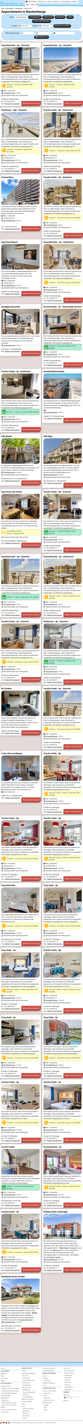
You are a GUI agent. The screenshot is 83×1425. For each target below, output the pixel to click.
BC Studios (6, 688)
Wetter (33, 4)
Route (44, 1376)
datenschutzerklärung (28, 1422)
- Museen (25, 1375)
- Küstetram (47, 1381)
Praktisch (75, 1)
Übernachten (42, 1)
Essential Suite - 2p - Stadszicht (58, 556)
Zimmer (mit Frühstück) (41, 21)
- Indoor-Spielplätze (28, 1392)
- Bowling (25, 1394)
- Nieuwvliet (47, 1393)
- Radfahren (26, 1411)
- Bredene (66, 1382)
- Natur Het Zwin (48, 1400)
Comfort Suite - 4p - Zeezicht (15, 621)
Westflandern (47, 1402)
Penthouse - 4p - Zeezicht (55, 621)
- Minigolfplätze (27, 1397)
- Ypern (45, 1410)
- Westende (67, 1389)
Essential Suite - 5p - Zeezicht (15, 556)
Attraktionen (26, 1383)
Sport (23, 1406)
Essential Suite (8, 885)
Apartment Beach (9, 242)
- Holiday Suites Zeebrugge (10, 1388)
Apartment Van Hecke (11, 492)
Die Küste (66, 1368)
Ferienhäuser (48, 17)
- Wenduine (67, 1377)
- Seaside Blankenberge (9, 1393)
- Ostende (66, 1385)
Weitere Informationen (12, 104)
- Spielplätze (26, 1390)
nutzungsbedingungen (16, 1422)
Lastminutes (5, 1412)
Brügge (51, 1257)
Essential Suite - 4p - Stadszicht (58, 242)
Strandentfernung (9, 93)
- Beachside (5, 1400)
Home (3, 1368)
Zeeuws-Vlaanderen (49, 1391)
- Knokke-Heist (68, 1373)
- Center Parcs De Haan (9, 1405)
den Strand (65, 405)
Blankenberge (33, 1)
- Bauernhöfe (26, 1387)
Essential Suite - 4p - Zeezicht (15, 45)
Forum (45, 1385)
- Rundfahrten (26, 1385)
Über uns (66, 1395)
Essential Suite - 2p (52, 1147)
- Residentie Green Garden (10, 1391)
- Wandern (25, 1413)
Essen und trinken (49, 1368)
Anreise (14, 26)
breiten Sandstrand (26, 1320)
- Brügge (45, 1405)
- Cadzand (46, 1398)
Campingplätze (35, 17)
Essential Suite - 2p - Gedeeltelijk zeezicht (62, 307)
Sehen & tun (56, 1)
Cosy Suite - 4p (50, 885)
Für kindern (4, 1378)
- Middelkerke (68, 1387)
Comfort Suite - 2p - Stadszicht (16, 371)
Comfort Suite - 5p (10, 1212)
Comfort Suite (8, 1147)
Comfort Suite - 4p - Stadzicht (57, 177)
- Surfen (24, 1418)
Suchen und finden (63, 26)
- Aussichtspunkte (28, 1380)
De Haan (31, 1306)
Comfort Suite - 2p (52, 1082)
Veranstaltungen (66, 1)
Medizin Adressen (49, 1383)
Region (28, 4)
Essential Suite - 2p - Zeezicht (57, 45)
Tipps (2, 1376)
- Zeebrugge (67, 1375)
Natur (23, 1404)
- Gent (45, 1407)
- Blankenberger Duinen (8, 1402)
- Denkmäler (26, 1378)
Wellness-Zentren (27, 1399)
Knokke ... (58, 1257)
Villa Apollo (6, 436)
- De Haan (66, 1380)
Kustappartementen (10, 307)
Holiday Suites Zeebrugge (55, 1212)
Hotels (70, 17)
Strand (49, 1)
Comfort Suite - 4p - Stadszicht (58, 110)
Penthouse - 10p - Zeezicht (14, 110)
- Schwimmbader (27, 1408)
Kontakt (66, 1400)
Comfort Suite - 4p (10, 1082)
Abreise (35, 26)
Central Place (7, 177)
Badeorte (4, 1373)
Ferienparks (60, 17)
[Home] (26, 1)
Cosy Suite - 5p (50, 1017)
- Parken (45, 1378)
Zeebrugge (56, 1250)
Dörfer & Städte (27, 1401)
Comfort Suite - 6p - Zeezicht (57, 492)
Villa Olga (47, 436)
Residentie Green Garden (13, 1276)
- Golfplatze (26, 1416)
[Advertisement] (41, 1347)
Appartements (21, 17)
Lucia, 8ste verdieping (11, 753)
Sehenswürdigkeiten (28, 1373)
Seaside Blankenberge (53, 371)
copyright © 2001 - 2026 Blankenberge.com (45, 1422)
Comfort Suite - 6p (52, 753)
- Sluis (45, 1395)
